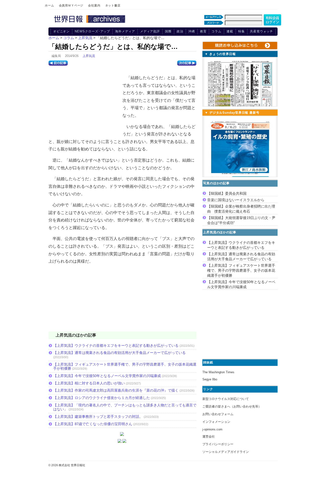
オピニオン (61, 31)
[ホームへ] (90, 23)
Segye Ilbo (209, 379)
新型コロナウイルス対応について (225, 399)
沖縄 (191, 31)
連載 (229, 31)
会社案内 (94, 5)
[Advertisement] (84, 103)
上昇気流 (89, 56)
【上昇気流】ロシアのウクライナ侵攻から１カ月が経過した (101, 398)
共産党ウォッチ (261, 31)
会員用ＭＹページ (71, 5)
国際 (168, 31)
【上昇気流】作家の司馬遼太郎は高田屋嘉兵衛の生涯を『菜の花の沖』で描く (116, 390)
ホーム (49, 5)
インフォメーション (216, 422)
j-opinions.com (212, 429)
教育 (203, 31)
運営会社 (208, 436)
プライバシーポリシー (217, 444)
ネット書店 (113, 5)
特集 (241, 31)
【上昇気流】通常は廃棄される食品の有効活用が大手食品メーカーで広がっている (119, 353)
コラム (216, 31)
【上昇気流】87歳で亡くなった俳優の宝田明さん (92, 424)
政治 (180, 31)
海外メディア (125, 31)
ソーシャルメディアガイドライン (225, 452)
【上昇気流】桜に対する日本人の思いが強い (89, 383)
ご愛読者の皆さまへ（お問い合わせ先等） (231, 406)
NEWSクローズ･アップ (92, 31)
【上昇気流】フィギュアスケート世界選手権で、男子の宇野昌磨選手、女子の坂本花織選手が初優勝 (241, 270)
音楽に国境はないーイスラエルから (235, 200)
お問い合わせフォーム (217, 414)
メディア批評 (150, 31)
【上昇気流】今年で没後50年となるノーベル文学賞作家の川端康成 (107, 376)
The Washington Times (218, 372)
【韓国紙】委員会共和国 (227, 193)
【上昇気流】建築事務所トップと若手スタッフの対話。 (98, 416)
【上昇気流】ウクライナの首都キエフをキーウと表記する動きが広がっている (116, 345)
